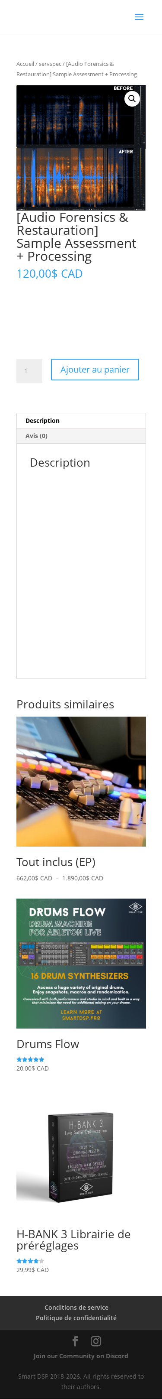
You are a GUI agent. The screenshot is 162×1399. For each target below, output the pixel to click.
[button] (132, 99)
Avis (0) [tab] (36, 436)
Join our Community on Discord (81, 1356)
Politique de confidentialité (76, 1318)
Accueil (25, 64)
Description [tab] (42, 420)
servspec (50, 64)
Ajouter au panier (95, 369)
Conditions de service (76, 1307)
